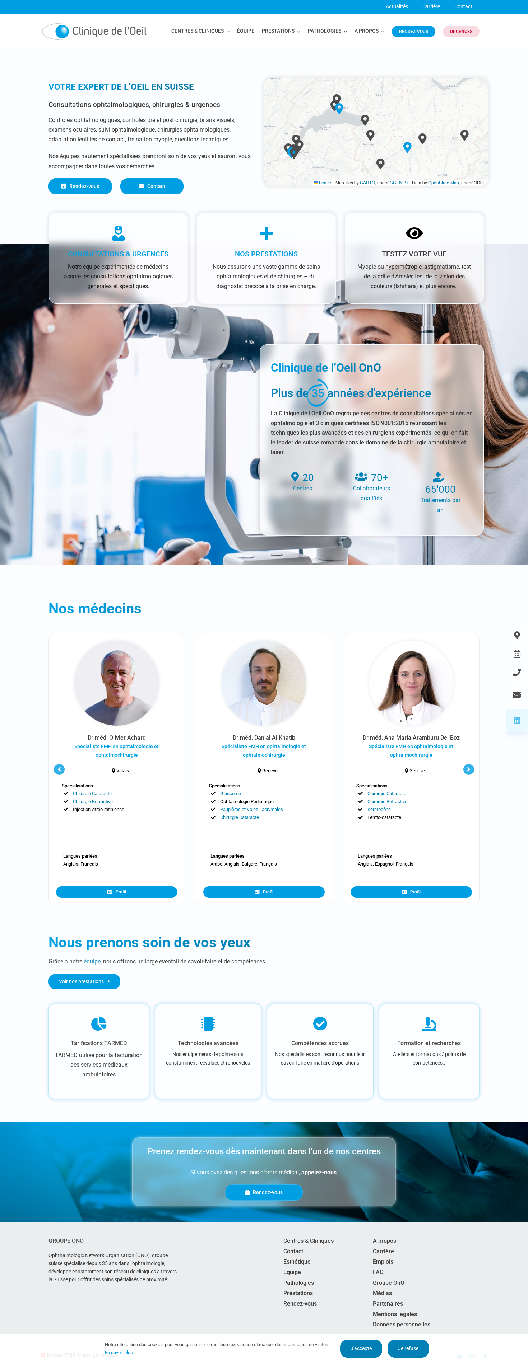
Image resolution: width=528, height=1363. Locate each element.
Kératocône (379, 809)
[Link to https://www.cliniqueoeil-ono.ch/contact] (517, 695)
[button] (339, 108)
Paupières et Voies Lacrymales (251, 809)
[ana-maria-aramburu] (411, 643)
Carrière (431, 6)
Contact (463, 6)
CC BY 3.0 (400, 182)
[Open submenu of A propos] (381, 31)
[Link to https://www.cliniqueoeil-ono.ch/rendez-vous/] (517, 654)
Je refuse (408, 1348)
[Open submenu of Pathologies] (344, 31)
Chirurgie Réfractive (93, 801)
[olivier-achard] (116, 643)
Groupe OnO (66, 1240)
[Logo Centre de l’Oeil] (94, 25)
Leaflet (325, 182)
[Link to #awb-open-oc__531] (517, 672)
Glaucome (230, 793)
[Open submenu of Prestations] (297, 31)
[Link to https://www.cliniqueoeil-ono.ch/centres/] (517, 635)
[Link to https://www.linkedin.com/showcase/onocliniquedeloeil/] (517, 720)
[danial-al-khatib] (264, 643)
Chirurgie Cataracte (92, 793)
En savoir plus (119, 1352)
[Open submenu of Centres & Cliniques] (227, 31)
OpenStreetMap (443, 182)
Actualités (397, 6)
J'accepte (361, 1348)
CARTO (367, 182)
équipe (92, 961)
